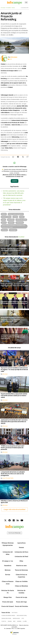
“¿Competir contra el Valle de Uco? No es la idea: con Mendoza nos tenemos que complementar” (14, 302)
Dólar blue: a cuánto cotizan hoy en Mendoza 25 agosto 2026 (14, 501)
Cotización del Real (21, 556)
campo (15, 217)
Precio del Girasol (7, 606)
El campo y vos (7, 561)
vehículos (4, 230)
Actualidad (8, 7)
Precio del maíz (7, 602)
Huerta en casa (21, 565)
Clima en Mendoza (21, 586)
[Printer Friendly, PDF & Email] (27, 157)
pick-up (4, 222)
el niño (25, 621)
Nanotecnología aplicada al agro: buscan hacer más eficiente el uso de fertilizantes (14, 249)
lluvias (7, 574)
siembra (19, 621)
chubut (22, 217)
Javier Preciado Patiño (7, 478)
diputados (14, 612)
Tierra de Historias (21, 570)
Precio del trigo (21, 602)
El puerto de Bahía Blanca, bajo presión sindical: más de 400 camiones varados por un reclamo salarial (14, 395)
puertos (3, 621)
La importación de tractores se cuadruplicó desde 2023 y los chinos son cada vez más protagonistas (13, 473)
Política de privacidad (14, 533)
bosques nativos (6, 217)
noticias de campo (21, 219)
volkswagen (13, 230)
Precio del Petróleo (21, 606)
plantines (11, 222)
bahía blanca (16, 618)
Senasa (21, 547)
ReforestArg (20, 222)
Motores (7, 570)
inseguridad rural (22, 615)
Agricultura (21, 543)
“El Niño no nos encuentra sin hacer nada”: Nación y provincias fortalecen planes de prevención (12, 447)
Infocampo (3, 7)
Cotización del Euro (21, 552)
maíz (14, 621)
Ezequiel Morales (6, 306)
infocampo (5, 253)
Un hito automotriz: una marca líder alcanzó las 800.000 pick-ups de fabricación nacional (13, 193)
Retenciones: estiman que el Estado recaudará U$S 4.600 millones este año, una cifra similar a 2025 (14, 266)
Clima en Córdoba (21, 581)
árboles (13, 7)
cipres (3, 219)
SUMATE (14, 181)
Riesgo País (8, 597)
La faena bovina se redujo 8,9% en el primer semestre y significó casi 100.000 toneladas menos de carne (13, 336)
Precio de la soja (21, 597)
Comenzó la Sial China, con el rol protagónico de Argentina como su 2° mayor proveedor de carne (14, 284)
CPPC (22, 618)
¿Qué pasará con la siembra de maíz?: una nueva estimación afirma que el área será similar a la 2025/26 (14, 421)
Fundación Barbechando (8, 615)
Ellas (21, 561)
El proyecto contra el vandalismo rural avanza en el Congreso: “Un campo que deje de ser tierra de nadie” (14, 369)
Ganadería (7, 565)
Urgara (10, 621)
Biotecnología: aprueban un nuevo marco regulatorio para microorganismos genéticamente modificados (12, 319)
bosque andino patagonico (16, 214)
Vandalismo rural (6, 618)
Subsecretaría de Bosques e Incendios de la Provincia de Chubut (13, 226)
